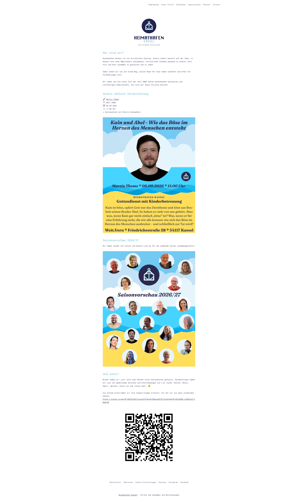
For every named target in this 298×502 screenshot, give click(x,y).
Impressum (128, 482)
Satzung (162, 482)
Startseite (154, 4)
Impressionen (194, 4)
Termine (216, 4)
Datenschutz (115, 482)
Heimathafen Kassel (128, 495)
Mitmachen (181, 4)
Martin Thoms (112, 99)
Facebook (184, 482)
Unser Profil (167, 4)
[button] (106, 309)
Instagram (173, 482)
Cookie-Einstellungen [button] (145, 482)
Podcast (206, 4)
